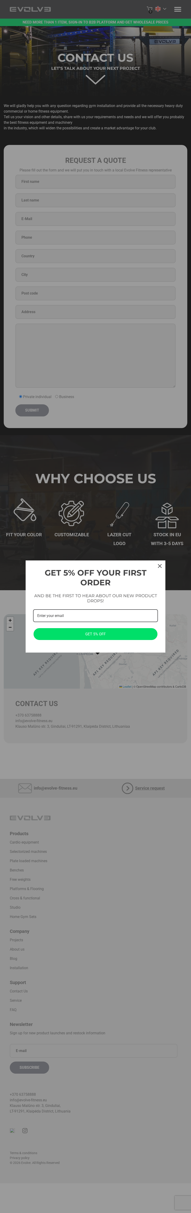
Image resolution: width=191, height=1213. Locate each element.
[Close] (159, 566)
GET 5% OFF (95, 634)
